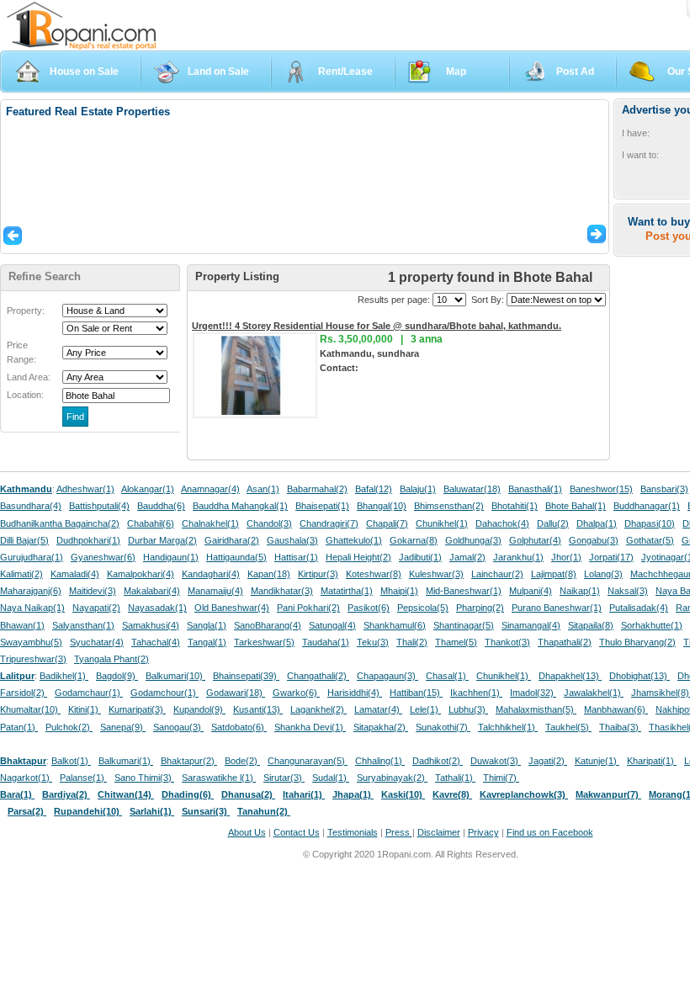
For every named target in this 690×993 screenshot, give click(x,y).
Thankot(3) (507, 642)
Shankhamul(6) (395, 625)
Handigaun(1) (171, 557)
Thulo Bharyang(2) (637, 642)
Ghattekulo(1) (354, 540)
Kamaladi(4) (74, 574)
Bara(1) (17, 794)
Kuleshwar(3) (436, 574)
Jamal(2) (467, 557)
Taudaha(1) (325, 642)
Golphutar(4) (535, 540)
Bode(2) (242, 761)
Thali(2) (411, 642)
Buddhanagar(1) (646, 506)
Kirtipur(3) (318, 574)
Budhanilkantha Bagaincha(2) (59, 523)
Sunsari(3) (206, 811)
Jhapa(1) (353, 794)
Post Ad (575, 71)
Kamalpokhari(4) (140, 574)
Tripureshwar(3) (33, 659)
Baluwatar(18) (472, 489)
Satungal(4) (332, 625)
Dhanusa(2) (248, 794)
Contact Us (296, 832)
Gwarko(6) (296, 693)
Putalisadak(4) (638, 608)
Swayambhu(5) (31, 642)
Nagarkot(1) (26, 778)
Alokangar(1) (147, 489)
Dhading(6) (188, 794)
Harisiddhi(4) (354, 693)
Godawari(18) (235, 693)
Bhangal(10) (381, 506)
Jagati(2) (547, 761)
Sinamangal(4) (531, 625)
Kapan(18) (268, 574)
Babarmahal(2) (317, 489)
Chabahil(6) (150, 523)
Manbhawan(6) (616, 709)
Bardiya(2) (66, 794)
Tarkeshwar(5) (264, 642)
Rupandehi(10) (88, 811)
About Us (247, 832)
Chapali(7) (387, 523)
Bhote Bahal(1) (575, 506)
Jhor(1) (566, 557)
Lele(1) (425, 709)
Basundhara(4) (30, 506)
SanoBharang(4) (267, 625)
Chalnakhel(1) (210, 523)
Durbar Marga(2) (162, 540)
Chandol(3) (269, 523)
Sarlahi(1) (152, 811)
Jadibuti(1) (420, 557)
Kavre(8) (452, 794)
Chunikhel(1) (442, 523)
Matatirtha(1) (347, 591)
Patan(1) (19, 727)
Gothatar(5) (650, 540)
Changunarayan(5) (308, 761)
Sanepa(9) (123, 727)
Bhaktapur (23, 761)
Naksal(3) (628, 591)
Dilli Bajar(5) (24, 540)
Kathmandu (26, 489)
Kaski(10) (403, 794)
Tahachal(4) (155, 642)
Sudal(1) (330, 778)
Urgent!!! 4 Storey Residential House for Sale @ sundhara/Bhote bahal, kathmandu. (376, 326)
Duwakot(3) (495, 761)
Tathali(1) (455, 778)
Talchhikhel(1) (508, 727)
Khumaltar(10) (30, 709)
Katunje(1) (597, 761)
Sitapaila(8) (590, 625)
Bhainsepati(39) (246, 676)
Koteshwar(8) (373, 574)
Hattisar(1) (296, 557)
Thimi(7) (501, 778)
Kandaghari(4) (211, 574)
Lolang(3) (603, 574)
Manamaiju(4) (215, 591)
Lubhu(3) (468, 709)
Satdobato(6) (239, 727)
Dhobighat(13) (639, 676)
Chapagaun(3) (387, 676)
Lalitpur (17, 676)
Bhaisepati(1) (322, 506)
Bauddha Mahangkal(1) (240, 506)
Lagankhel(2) (318, 709)
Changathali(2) (318, 676)
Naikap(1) (580, 591)
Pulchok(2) (69, 727)
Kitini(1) (84, 709)
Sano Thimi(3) (144, 778)
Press (398, 832)
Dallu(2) (553, 523)
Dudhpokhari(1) (88, 540)
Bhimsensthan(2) (449, 506)
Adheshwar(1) (85, 489)
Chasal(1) (447, 676)
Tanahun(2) (263, 811)
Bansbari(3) (664, 489)
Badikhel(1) (64, 676)
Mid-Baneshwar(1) (464, 591)
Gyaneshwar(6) (103, 557)
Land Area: (28, 377)
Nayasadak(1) (157, 608)
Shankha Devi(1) (310, 727)
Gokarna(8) (414, 540)
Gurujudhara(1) (31, 557)
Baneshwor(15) (601, 489)
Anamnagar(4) (210, 489)
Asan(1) (263, 489)
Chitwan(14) (126, 794)
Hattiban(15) (416, 693)
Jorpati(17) (611, 557)
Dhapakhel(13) (570, 676)
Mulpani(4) (530, 591)
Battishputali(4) (99, 506)
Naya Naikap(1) (32, 608)
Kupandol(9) (199, 709)
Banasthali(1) (535, 489)
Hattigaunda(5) (236, 557)
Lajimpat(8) (553, 574)
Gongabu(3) (593, 540)
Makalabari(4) (152, 591)
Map (456, 71)
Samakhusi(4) (150, 625)
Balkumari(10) (175, 676)
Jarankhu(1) (518, 557)
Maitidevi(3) (92, 591)
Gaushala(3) (292, 540)
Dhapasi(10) (649, 523)
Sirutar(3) (284, 778)
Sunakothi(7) (443, 727)
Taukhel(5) (568, 727)
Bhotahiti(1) (514, 506)
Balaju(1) (418, 489)
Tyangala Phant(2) (111, 659)
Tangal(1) (207, 642)
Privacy (483, 832)
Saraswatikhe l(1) (219, 778)
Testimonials (352, 832)
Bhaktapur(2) (189, 761)
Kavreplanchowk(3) (524, 794)
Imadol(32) (533, 693)
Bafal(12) (373, 489)
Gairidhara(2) (231, 540)
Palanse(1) (83, 778)
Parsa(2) (27, 811)
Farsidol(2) (23, 693)
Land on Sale (218, 71)
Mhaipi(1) (399, 591)
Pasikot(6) (369, 608)
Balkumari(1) (125, 761)
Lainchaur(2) (497, 574)
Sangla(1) (206, 625)
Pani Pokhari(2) (308, 608)
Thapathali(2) (565, 642)
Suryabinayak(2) (392, 778)
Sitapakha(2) (380, 727)
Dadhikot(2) (437, 761)
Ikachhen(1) (476, 693)
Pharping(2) (480, 608)
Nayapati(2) (96, 608)
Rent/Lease (345, 71)
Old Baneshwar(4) (231, 608)
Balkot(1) (71, 761)
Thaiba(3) (620, 727)
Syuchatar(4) (97, 642)
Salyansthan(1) (83, 625)
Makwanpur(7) (608, 794)
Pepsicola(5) (422, 608)
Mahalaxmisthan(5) (536, 709)
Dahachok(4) (502, 523)
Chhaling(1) (380, 761)
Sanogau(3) (178, 727)
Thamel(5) (456, 642)
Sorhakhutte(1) (651, 625)
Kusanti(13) (258, 709)
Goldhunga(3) (473, 540)
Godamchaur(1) (89, 693)
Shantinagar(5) (463, 625)
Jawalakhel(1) (594, 693)
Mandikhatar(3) (282, 591)
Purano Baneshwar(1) (557, 608)
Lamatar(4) (378, 709)
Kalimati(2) (21, 574)
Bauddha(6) (161, 506)
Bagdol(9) (117, 676)
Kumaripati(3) (137, 709)
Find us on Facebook (550, 832)
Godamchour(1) (164, 693)
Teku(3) (373, 642)
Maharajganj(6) (30, 591)
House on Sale (84, 71)
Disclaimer (438, 832)
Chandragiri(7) (329, 523)
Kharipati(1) (652, 761)
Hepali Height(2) (358, 557)
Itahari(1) (304, 794)
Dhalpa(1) (596, 523)
